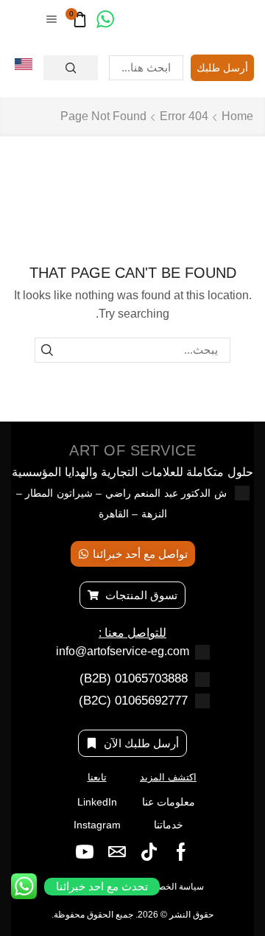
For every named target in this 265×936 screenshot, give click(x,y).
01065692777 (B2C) (133, 701)
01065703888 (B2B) (134, 678)
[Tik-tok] (149, 852)
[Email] (117, 852)
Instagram (97, 825)
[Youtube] (84, 852)
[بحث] (47, 350)
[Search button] (70, 67)
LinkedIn (97, 802)
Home (237, 116)
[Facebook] (181, 852)
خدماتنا (168, 825)
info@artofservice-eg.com (122, 651)
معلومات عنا (168, 802)
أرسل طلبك (222, 68)
